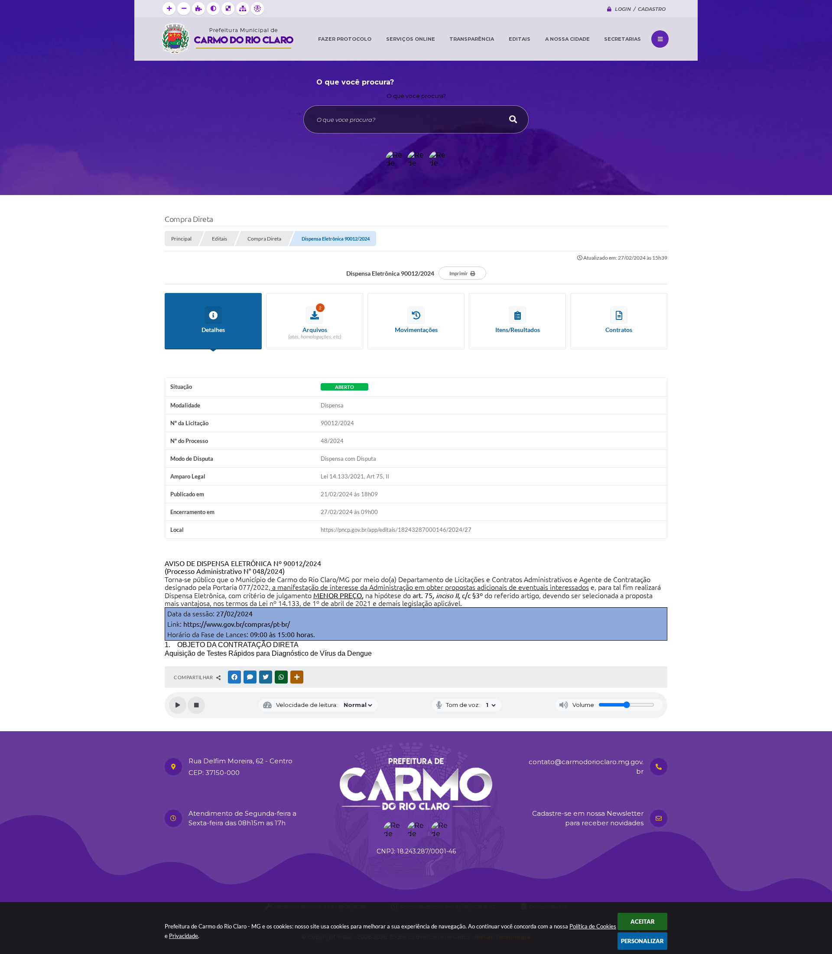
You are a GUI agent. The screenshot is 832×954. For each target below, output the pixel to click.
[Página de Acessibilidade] (257, 8)
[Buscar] (513, 119)
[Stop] (196, 705)
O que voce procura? (416, 95)
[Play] (177, 705)
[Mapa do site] (242, 8)
